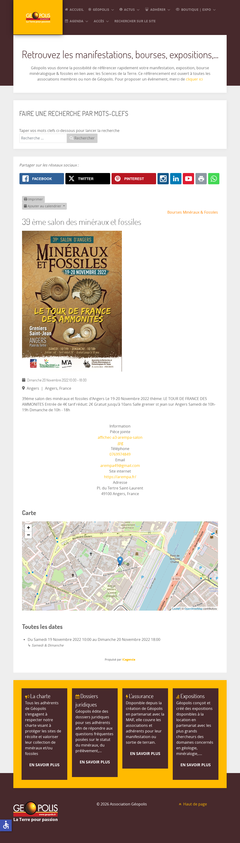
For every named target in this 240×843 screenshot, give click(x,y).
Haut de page (194, 804)
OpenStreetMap (193, 608)
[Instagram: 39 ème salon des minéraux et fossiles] (163, 178)
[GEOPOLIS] (38, 17)
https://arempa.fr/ (120, 477)
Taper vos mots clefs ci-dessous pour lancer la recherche (69, 130)
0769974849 (120, 454)
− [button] (28, 535)
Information (120, 426)
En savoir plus (44, 764)
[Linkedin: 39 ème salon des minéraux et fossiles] (175, 178)
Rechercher (84, 138)
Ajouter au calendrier (44, 206)
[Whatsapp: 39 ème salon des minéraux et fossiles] (213, 178)
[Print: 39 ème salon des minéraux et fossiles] (201, 178)
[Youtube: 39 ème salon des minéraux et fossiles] (188, 178)
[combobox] (43, 138)
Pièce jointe (120, 432)
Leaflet (176, 608)
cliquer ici (194, 79)
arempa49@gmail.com (120, 465)
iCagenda (128, 660)
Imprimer (35, 199)
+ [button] (28, 528)
